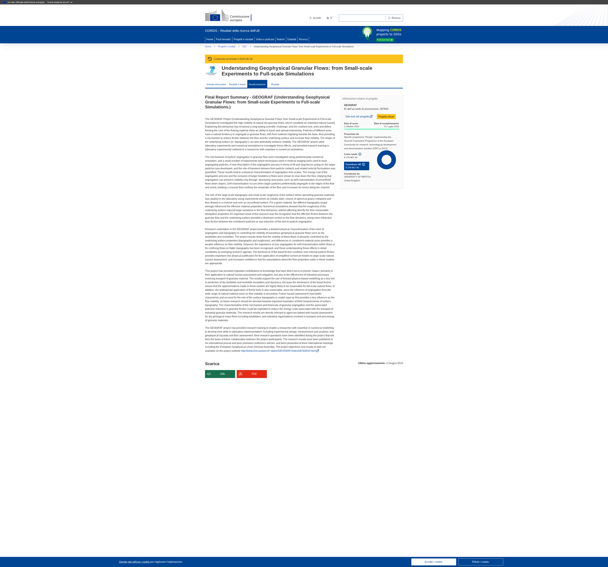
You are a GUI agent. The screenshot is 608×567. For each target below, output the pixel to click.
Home (209, 39)
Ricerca (303, 39)
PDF (254, 374)
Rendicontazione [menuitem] (257, 84)
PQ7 (244, 46)
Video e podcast (265, 39)
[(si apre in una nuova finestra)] (230, 15)
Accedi (317, 18)
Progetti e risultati (243, 39)
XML (222, 374)
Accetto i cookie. (433, 562)
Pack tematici (223, 39)
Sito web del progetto (357, 117)
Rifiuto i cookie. (480, 562)
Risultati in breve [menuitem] (237, 84)
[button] (329, 18)
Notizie (281, 39)
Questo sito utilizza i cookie (134, 562)
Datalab (291, 39)
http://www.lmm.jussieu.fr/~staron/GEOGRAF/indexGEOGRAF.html (279, 350)
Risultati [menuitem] (275, 84)
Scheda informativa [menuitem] (216, 84)
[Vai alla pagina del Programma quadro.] (211, 70)
